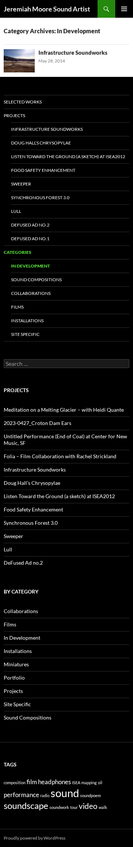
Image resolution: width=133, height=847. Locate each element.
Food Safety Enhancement (43, 170)
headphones (54, 782)
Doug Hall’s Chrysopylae (41, 143)
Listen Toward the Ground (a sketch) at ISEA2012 (68, 156)
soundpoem (90, 795)
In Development (30, 266)
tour (74, 807)
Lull (16, 211)
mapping (89, 782)
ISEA (76, 782)
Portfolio (14, 677)
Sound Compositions (36, 279)
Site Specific (25, 334)
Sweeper (21, 184)
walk (103, 807)
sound (65, 792)
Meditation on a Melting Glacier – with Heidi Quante (64, 410)
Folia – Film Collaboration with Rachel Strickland (60, 456)
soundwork (59, 807)
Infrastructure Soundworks (73, 52)
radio (45, 795)
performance (21, 795)
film (32, 782)
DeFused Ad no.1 (30, 238)
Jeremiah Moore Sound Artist (47, 9)
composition (14, 782)
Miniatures (16, 664)
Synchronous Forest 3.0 (40, 197)
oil (100, 782)
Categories (17, 252)
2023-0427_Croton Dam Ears (37, 423)
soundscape (26, 805)
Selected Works (23, 102)
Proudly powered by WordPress (34, 838)
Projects (14, 115)
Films (17, 307)
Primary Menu (124, 9)
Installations (27, 320)
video (88, 805)
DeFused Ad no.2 (30, 225)
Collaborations (31, 293)
